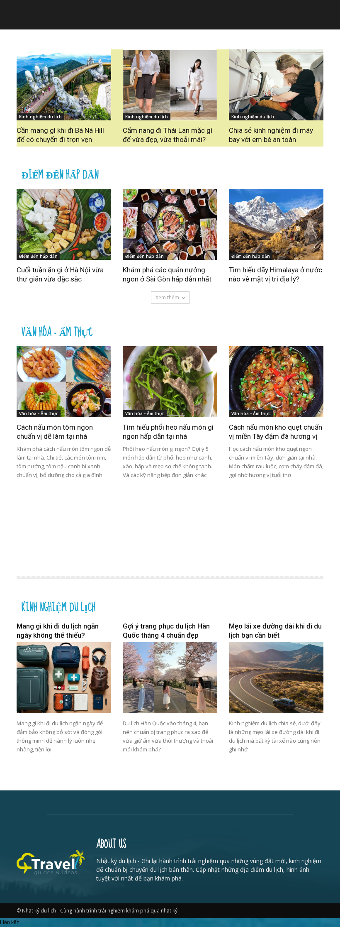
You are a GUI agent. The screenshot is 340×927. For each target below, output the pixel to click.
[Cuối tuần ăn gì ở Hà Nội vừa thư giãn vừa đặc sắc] (64, 224)
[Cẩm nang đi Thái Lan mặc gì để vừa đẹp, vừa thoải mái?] (170, 84)
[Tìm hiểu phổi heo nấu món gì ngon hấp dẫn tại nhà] (170, 381)
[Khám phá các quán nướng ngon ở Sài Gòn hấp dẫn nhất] (170, 224)
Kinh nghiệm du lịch (40, 117)
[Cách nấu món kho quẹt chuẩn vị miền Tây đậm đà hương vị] (276, 381)
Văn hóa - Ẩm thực (57, 331)
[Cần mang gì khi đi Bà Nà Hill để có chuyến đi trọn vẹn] (64, 84)
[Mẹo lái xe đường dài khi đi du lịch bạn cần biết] (276, 677)
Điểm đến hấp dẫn (60, 173)
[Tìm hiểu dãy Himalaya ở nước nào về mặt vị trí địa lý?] (276, 224)
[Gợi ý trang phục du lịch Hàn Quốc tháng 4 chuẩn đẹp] (170, 677)
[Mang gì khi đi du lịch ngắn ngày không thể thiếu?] (64, 677)
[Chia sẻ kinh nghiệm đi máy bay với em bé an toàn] (276, 84)
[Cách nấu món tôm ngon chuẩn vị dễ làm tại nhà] (64, 381)
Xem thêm (167, 297)
